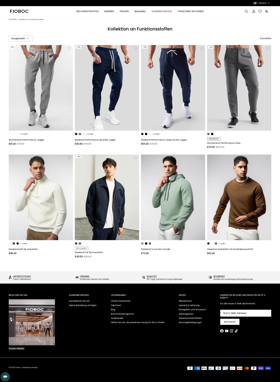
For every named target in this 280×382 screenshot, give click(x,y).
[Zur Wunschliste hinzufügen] (69, 48)
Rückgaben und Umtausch (192, 309)
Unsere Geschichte (120, 300)
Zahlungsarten (186, 313)
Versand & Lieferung (189, 305)
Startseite (13, 19)
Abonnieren (230, 321)
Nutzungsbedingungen (190, 322)
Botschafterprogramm (122, 313)
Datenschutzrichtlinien (190, 318)
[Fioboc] (19, 11)
